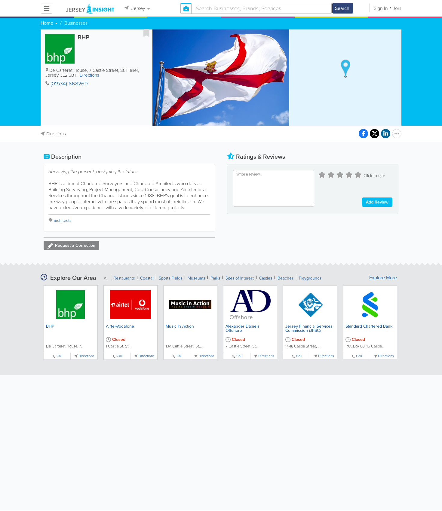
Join (397, 8)
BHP (50, 326)
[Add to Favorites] (146, 33)
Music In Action (180, 326)
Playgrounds (310, 278)
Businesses (75, 23)
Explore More (383, 277)
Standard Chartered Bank (368, 326)
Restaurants (124, 278)
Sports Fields (170, 278)
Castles (265, 278)
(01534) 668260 (69, 83)
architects (62, 220)
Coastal (146, 278)
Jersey (137, 8)
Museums (196, 278)
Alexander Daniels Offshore (242, 328)
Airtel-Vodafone (120, 326)
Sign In (381, 8)
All (106, 278)
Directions (89, 75)
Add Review (377, 202)
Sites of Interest (240, 278)
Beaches (285, 278)
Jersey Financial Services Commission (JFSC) (309, 328)
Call (60, 356)
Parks (215, 278)
